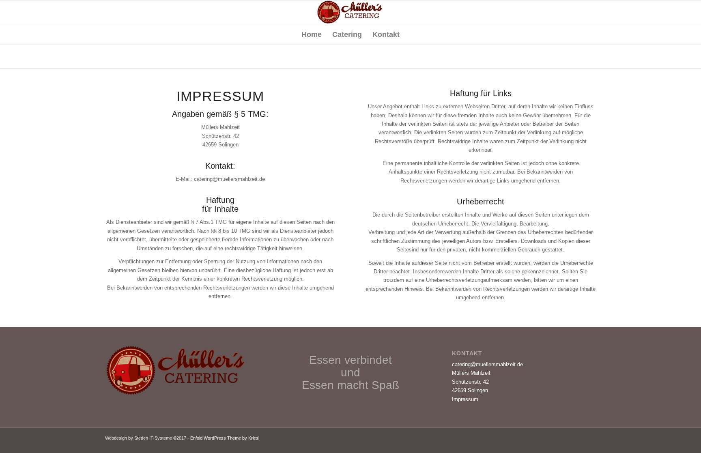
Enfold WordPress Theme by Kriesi (224, 438)
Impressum (465, 399)
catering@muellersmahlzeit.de (487, 364)
